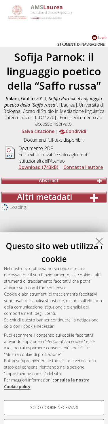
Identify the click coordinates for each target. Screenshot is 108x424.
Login (102, 37)
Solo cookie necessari (54, 407)
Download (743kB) (38, 167)
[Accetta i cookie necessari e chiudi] (99, 241)
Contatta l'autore (83, 167)
